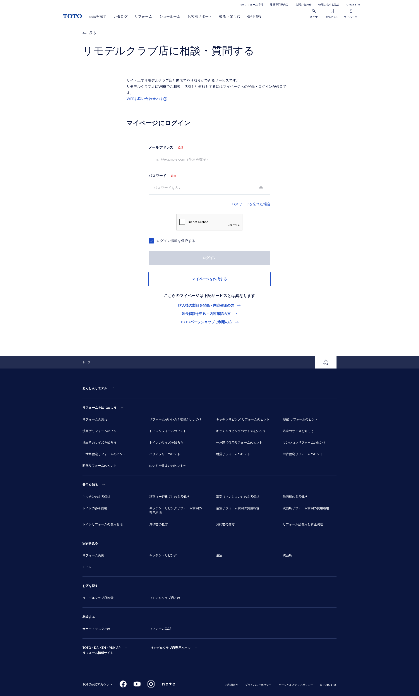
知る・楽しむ (229, 16)
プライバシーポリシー (258, 685)
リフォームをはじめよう (99, 407)
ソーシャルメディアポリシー (296, 685)
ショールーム (169, 16)
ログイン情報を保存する (175, 241)
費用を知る (90, 484)
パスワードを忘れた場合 (251, 204)
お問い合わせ (303, 4)
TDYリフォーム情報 (251, 4)
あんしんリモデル (94, 388)
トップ (86, 362)
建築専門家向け (279, 4)
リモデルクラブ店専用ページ (170, 648)
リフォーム (143, 16)
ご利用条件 (231, 685)
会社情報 (254, 16)
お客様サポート (199, 16)
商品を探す (97, 16)
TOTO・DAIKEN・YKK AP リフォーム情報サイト (101, 650)
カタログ (120, 16)
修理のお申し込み (329, 4)
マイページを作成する (209, 279)
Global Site (353, 4)
